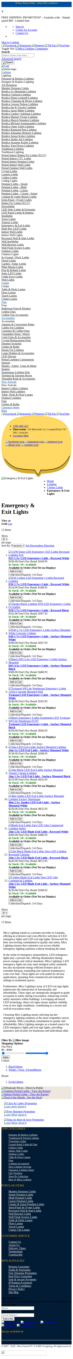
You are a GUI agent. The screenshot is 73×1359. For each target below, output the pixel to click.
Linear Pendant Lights (21, 1201)
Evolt (16, 1081)
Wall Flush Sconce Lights (23, 1217)
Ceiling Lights (55, 487)
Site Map (14, 1292)
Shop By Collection (18, 1176)
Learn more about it (15, 1106)
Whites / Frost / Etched (25, 1069)
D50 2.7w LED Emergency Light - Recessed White (39, 584)
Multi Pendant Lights (20, 1197)
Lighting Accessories (19, 1163)
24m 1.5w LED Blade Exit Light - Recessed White (38, 831)
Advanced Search (11, 58)
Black (15, 1066)
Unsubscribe (16, 1254)
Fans (11, 1160)
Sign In (20, 26)
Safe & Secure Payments (22, 1279)
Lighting (52, 484)
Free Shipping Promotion (23, 1273)
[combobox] (17, 55)
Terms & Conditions (20, 1285)
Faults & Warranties (20, 1269)
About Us (14, 1245)
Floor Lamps (16, 1223)
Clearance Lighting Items (21, 1170)
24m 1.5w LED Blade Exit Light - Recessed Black (38, 857)
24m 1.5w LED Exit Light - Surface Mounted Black (40, 776)
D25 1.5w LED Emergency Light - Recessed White (39, 558)
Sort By (5, 545)
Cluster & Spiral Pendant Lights (26, 1204)
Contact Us (22, 33)
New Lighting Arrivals (20, 1167)
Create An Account (26, 29)
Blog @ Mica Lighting (20, 1179)
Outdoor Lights (16, 1154)
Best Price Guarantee (20, 1276)
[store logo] (31, 48)
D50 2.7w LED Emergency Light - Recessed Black (39, 610)
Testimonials (16, 1251)
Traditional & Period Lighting (24, 1138)
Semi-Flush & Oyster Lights (24, 1207)
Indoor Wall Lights (18, 1151)
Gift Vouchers (15, 1173)
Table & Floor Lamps (19, 1157)
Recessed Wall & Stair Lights (25, 1210)
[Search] (7, 62)
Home (50, 481)
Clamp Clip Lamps (19, 1229)
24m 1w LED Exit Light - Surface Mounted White (39, 750)
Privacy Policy (17, 1289)
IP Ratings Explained (20, 1282)
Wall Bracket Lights (20, 1213)
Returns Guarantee (19, 1266)
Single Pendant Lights (21, 1194)
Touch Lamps (16, 1226)
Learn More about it (15, 1114)
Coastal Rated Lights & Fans (23, 1144)
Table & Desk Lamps (20, 1220)
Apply (6, 1057)
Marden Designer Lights (22, 1191)
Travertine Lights (17, 1141)
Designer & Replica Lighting (23, 1135)
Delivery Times (17, 1248)
